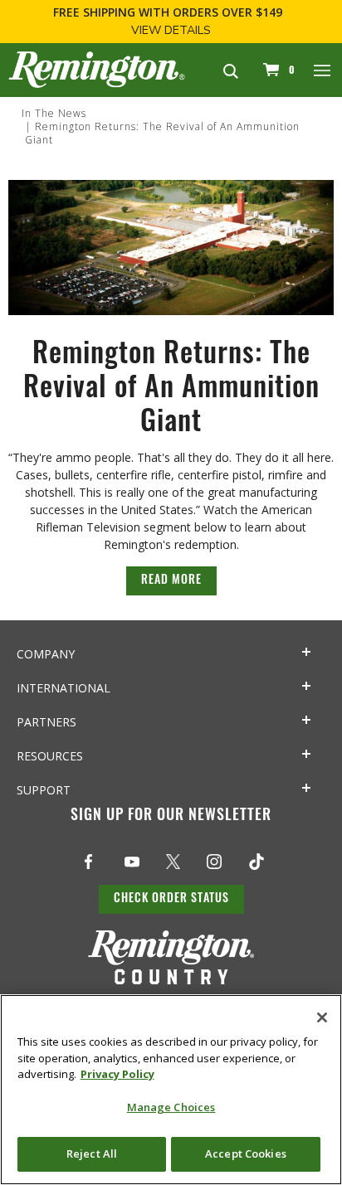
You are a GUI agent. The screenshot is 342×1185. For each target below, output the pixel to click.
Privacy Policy (117, 1073)
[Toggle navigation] (323, 69)
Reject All (91, 1153)
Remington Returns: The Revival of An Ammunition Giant (162, 133)
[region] (171, 1089)
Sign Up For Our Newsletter (171, 816)
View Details (171, 30)
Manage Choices (171, 1107)
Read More (171, 581)
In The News (54, 113)
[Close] (322, 1017)
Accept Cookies (245, 1153)
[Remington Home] (96, 68)
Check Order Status (171, 899)
